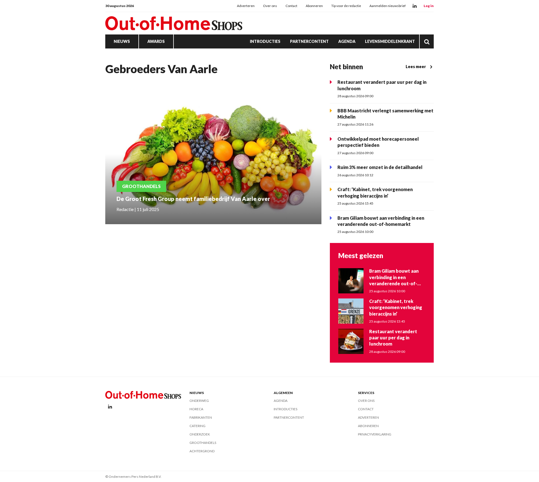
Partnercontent (309, 41)
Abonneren (314, 6)
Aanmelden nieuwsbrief (387, 6)
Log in (429, 6)
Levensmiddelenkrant (390, 41)
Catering (197, 426)
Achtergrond (201, 451)
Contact (291, 6)
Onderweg (199, 400)
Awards (156, 41)
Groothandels (202, 443)
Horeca (196, 409)
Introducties (265, 41)
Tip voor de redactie (346, 6)
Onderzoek (199, 434)
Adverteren (246, 6)
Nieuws (122, 41)
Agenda (346, 41)
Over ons (270, 6)
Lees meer (416, 66)
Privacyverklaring (374, 434)
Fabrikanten (200, 417)
